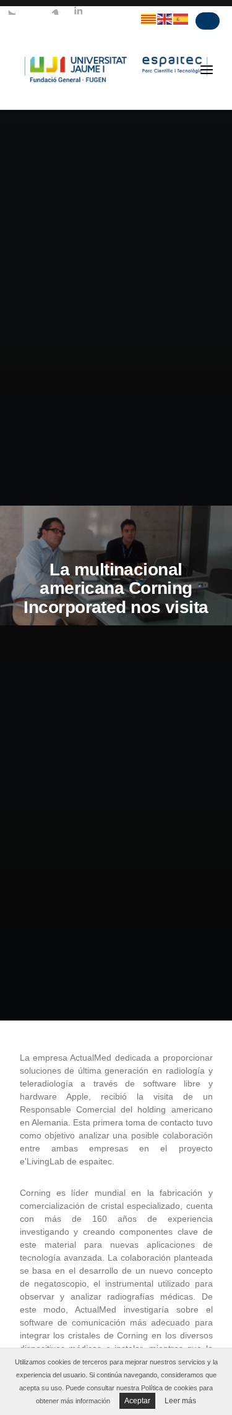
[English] (165, 18)
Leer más (180, 1400)
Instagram (55, 10)
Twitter (11, 10)
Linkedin (78, 10)
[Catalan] (149, 18)
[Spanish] (181, 18)
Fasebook (33, 10)
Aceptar (137, 1400)
